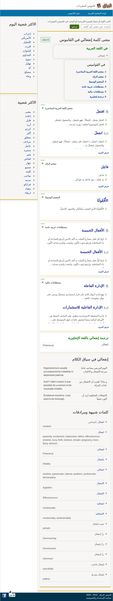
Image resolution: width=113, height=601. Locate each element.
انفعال (101, 422)
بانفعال (100, 459)
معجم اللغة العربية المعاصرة (90, 71)
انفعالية (100, 503)
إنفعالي (100, 449)
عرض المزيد (103, 152)
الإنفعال (100, 493)
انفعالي (100, 469)
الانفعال (100, 483)
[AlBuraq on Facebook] (4, 597)
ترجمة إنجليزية (97, 96)
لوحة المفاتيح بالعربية (97, 13)
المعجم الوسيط (96, 81)
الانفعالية (100, 513)
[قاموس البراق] (104, 5)
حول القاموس (74, 13)
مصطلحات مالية (96, 91)
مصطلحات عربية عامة (93, 86)
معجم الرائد (98, 76)
